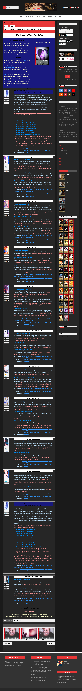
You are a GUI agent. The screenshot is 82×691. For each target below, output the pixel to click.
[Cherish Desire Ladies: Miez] (66, 286)
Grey (65, 119)
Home (21, 16)
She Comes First (25, 639)
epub (62, 117)
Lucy (70, 122)
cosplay (72, 114)
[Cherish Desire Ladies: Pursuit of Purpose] (66, 321)
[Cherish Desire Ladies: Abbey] (61, 225)
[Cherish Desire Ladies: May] (61, 286)
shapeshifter (61, 132)
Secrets (50, 16)
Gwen (67, 119)
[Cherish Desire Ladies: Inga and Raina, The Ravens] (61, 273)
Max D (65, 661)
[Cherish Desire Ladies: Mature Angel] (66, 239)
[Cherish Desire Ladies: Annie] (66, 245)
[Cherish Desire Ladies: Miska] (71, 286)
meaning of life (64, 124)
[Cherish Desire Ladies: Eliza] (71, 252)
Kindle (10, 29)
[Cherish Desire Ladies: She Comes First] (71, 314)
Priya (72, 127)
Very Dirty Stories (37, 29)
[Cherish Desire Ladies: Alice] (61, 232)
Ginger (60, 119)
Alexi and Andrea (66, 105)
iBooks (5, 29)
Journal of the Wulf (69, 120)
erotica (66, 118)
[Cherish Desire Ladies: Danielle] (61, 252)
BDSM (76, 108)
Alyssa (76, 105)
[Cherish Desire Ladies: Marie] (71, 280)
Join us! (68, 76)
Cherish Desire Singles (65, 114)
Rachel (63, 129)
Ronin (69, 129)
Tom (65, 134)
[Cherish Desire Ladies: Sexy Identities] (42, 64)
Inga (76, 119)
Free (44, 16)
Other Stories (74, 125)
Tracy (68, 134)
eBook (72, 116)
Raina (66, 129)
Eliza (76, 116)
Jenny (63, 120)
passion (69, 127)
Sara (73, 129)
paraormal (66, 127)
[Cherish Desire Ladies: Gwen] (66, 266)
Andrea (66, 107)
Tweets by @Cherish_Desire (65, 336)
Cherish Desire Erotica (29, 611)
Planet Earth (26, 152)
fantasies (71, 117)
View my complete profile (68, 663)
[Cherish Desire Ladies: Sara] (61, 307)
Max (15, 29)
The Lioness (61, 134)
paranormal (61, 127)
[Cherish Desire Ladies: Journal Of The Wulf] (61, 321)
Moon (73, 124)
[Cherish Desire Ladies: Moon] (61, 293)
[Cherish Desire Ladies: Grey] (61, 266)
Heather (70, 119)
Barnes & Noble (69, 108)
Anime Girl (75, 107)
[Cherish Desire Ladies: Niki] (71, 293)
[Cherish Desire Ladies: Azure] (71, 245)
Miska (70, 124)
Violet (76, 136)
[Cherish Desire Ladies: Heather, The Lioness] (71, 266)
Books (38, 16)
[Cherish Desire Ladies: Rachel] (66, 300)
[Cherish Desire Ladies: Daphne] (66, 252)
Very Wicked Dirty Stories (69, 136)
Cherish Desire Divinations (71, 112)
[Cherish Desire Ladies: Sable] (71, 300)
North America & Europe (30, 196)
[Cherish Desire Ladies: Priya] (61, 300)
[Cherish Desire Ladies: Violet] (71, 307)
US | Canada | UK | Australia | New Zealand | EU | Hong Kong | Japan (36, 150)
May (59, 124)
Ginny (63, 119)
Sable (71, 129)
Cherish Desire (29, 16)
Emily (60, 117)
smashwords (30, 29)
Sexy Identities (25, 29)
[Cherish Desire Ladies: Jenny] (71, 273)
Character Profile (65, 110)
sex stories (19, 29)
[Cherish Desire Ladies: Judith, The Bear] (61, 280)
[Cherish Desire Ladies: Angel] (61, 239)
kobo (13, 29)
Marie (72, 122)
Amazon (62, 107)
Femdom (75, 117)
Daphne (67, 116)
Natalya (75, 124)
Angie (72, 107)
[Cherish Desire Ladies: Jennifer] (66, 273)
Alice (73, 105)
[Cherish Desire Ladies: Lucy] (66, 280)
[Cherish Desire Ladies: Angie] (71, 239)
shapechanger (74, 131)
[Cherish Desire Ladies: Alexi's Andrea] (71, 225)
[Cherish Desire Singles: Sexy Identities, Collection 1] (6, 97)
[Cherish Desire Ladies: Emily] (61, 259)
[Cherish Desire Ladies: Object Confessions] (61, 314)
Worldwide (26, 194)
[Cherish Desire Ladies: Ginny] (71, 259)
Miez (68, 124)
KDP (8, 29)
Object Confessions (65, 125)
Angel (69, 107)
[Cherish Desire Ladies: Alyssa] (66, 232)
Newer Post (8, 643)
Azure (63, 108)
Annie (60, 108)
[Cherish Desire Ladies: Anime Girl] (61, 245)
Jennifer (60, 120)
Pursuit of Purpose (8, 639)
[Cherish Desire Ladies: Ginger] (66, 259)
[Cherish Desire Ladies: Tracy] (66, 307)
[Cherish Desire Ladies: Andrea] (71, 232)
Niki (59, 125)
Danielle (64, 116)
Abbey (60, 105)
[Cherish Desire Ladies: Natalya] (66, 293)
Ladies (67, 122)
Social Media (58, 16)
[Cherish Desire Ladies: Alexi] (66, 225)
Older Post (50, 643)
